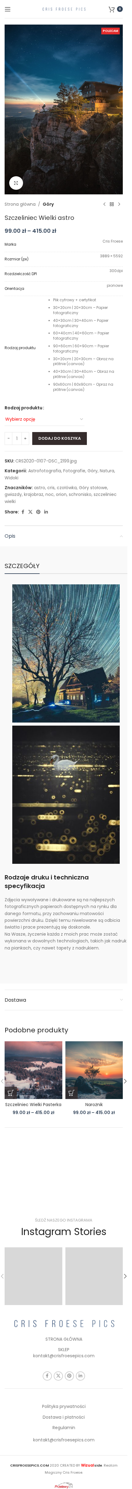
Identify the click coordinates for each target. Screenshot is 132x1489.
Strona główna (20, 204)
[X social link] (30, 512)
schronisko (80, 494)
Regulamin (63, 1428)
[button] (125, 1081)
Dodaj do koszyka (59, 438)
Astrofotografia (44, 471)
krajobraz (33, 494)
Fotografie (74, 471)
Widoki (11, 478)
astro (39, 488)
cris (51, 488)
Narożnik (94, 1104)
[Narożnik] (94, 1070)
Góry (48, 204)
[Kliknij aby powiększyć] (16, 183)
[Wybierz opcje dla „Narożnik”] (71, 1093)
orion (61, 494)
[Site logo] (64, 9)
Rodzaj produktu (23, 408)
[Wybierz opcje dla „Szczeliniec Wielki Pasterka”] (11, 1093)
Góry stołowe (93, 488)
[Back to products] (111, 204)
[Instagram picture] (33, 1276)
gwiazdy (13, 494)
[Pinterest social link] (38, 512)
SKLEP (63, 1350)
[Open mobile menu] (8, 9)
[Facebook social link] (22, 512)
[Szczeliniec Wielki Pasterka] (33, 1070)
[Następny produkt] (119, 204)
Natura (107, 471)
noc (49, 494)
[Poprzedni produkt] (104, 204)
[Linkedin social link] (46, 512)
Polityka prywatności (64, 1406)
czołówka (67, 488)
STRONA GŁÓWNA (63, 1339)
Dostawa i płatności (64, 1417)
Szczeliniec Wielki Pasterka (33, 1104)
